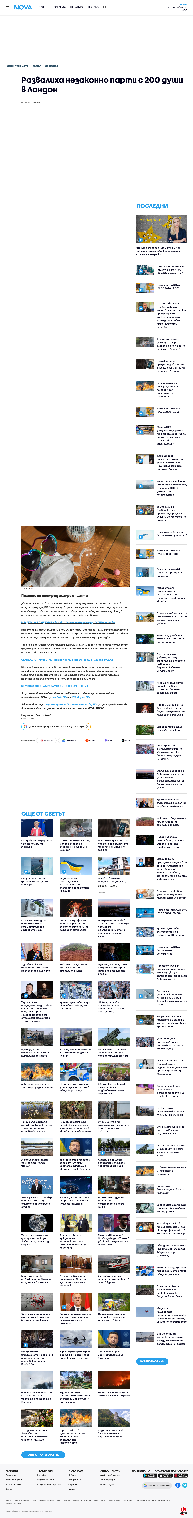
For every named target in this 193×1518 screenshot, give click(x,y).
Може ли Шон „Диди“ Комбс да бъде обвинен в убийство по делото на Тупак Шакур (113, 1240)
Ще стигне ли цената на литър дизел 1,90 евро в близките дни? (170, 269)
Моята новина (13, 1484)
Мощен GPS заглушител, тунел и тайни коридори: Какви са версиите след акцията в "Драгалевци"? (171, 435)
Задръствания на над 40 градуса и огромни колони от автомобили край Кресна (171, 1021)
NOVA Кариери (107, 1479)
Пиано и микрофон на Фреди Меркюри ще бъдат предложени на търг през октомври (74, 925)
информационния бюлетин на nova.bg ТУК (71, 704)
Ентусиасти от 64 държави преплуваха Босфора (34, 881)
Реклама (9, 1500)
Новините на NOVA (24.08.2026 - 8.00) (168, 410)
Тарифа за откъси (63, 1500)
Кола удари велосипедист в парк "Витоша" (170, 1189)
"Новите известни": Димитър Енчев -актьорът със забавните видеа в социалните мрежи (158, 251)
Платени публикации (13, 1503)
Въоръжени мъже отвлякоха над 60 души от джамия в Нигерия (36, 1279)
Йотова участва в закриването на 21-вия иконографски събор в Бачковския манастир (171, 1228)
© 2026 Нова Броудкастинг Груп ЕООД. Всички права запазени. (29, 1511)
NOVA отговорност (110, 1475)
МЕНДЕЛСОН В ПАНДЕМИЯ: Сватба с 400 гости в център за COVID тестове (68, 622)
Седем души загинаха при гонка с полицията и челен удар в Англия (113, 1317)
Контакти (88, 1500)
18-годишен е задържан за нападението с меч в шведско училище (74, 1087)
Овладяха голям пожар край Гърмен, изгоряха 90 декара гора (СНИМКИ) (171, 1250)
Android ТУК (60, 697)
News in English (107, 1484)
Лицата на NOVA (45, 1479)
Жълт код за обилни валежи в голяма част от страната (171, 638)
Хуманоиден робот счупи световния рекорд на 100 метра (75, 1005)
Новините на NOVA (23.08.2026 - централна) (168, 950)
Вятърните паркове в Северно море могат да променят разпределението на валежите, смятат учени (113, 928)
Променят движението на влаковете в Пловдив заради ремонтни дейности (172, 618)
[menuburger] (7, 7)
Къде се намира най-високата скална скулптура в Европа (111, 1433)
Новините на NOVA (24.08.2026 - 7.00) (168, 552)
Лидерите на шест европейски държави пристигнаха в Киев (111, 1162)
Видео (9, 1489)
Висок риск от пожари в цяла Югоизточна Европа (114, 1394)
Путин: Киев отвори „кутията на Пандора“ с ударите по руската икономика (75, 1281)
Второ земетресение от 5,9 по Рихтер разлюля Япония (75, 1052)
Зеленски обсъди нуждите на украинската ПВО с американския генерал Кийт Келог (74, 1241)
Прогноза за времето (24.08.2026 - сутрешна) (172, 534)
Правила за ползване (142, 1500)
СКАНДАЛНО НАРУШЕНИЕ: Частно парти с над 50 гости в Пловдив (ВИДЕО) (67, 659)
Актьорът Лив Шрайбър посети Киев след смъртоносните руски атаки (36, 1202)
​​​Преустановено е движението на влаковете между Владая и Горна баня (169, 1291)
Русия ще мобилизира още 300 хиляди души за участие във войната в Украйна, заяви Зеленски (75, 1126)
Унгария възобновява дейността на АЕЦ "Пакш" (34, 1162)
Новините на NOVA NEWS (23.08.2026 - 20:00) (172, 911)
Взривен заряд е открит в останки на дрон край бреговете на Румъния (75, 1354)
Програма (59, 7)
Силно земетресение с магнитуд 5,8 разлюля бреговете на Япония (35, 1317)
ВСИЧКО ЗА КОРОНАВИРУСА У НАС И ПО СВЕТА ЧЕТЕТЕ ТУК (54, 686)
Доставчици (77, 1500)
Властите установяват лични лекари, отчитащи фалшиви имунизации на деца (172, 998)
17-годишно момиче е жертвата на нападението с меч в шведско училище (34, 1435)
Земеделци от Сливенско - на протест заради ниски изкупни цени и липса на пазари (171, 513)
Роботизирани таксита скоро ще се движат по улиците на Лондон (75, 1200)
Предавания (74, 1479)
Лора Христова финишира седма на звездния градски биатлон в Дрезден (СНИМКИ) (169, 752)
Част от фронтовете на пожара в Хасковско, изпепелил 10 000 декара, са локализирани (172, 488)
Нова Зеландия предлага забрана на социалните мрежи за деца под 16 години (113, 845)
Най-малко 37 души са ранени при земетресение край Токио (111, 1202)
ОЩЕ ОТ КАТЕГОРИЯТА (43, 1454)
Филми (71, 1489)
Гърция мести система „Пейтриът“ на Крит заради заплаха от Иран (113, 1052)
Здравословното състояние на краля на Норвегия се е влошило (35, 967)
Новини (42, 7)
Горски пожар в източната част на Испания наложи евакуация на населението (72, 1436)
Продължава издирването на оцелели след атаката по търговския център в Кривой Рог (37, 1357)
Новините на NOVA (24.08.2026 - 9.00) (168, 287)
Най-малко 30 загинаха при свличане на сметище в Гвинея (74, 967)
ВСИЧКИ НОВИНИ (152, 1361)
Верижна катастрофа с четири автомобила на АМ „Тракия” (171, 1208)
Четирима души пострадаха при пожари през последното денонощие (167, 390)
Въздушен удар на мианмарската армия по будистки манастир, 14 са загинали (75, 1397)
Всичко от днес (14, 1479)
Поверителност (113, 1500)
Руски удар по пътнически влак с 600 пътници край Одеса (35, 1052)
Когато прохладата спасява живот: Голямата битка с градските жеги (34, 925)
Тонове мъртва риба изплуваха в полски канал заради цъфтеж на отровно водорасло (37, 1126)
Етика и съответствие (161, 1500)
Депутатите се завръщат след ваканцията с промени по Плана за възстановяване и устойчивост (171, 662)
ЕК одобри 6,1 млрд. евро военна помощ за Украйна (36, 843)
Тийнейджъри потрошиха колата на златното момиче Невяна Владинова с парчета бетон (171, 462)
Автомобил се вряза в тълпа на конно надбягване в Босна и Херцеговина (112, 1089)
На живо (93, 7)
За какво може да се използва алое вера (169, 728)
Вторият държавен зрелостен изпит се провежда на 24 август (171, 894)
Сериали (72, 1484)
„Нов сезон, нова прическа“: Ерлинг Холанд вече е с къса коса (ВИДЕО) (111, 1007)
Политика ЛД (127, 1500)
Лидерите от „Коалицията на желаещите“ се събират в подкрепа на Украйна (74, 884)
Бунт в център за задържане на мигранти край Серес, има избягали (113, 1126)
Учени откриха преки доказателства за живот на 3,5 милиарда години (36, 1240)
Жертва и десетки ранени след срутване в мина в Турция (113, 1279)
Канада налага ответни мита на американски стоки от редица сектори (75, 1319)
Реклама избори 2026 (22, 1500)
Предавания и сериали (49, 1484)
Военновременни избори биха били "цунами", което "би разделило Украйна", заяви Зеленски (75, 1164)
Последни (11, 1475)
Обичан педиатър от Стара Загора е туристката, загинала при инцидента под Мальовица (172, 1067)
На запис (76, 7)
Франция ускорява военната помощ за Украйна (110, 1354)
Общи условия (99, 1500)
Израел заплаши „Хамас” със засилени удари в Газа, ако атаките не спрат (113, 969)
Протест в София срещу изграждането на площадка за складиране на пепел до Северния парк (172, 972)
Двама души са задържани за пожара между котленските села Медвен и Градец (171, 1338)
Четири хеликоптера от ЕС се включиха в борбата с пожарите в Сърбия (36, 1397)
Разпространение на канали (43, 1500)
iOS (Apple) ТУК (81, 697)
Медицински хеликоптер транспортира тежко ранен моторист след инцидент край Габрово (172, 1315)
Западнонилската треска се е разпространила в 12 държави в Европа (170, 1091)
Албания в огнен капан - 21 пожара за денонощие (37, 1085)
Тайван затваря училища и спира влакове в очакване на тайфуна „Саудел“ (75, 845)
